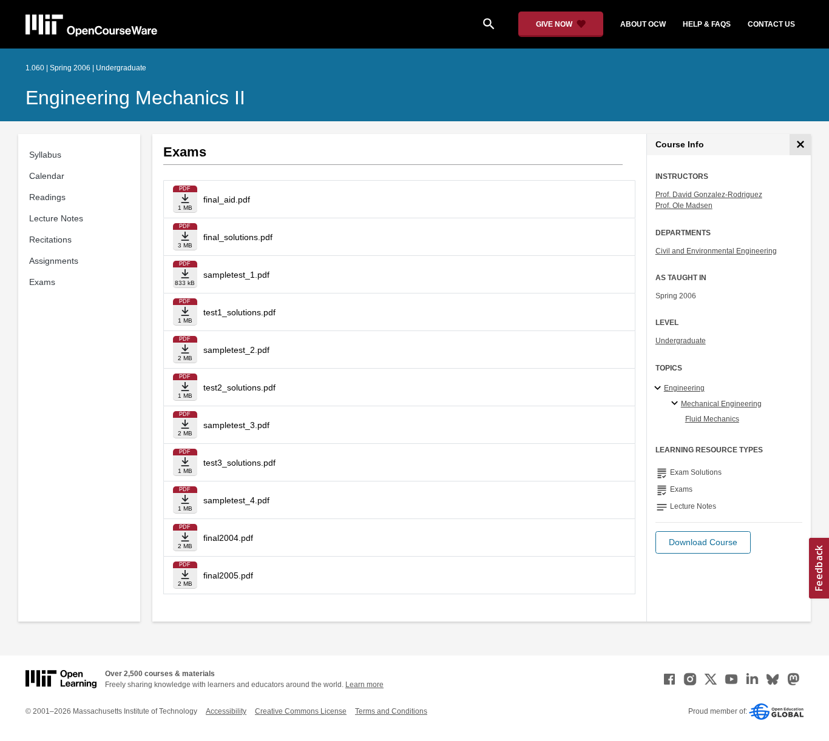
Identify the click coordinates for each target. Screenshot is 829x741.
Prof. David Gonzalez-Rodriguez (708, 194)
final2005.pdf (228, 575)
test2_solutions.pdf (239, 387)
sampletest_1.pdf (236, 275)
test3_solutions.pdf (239, 463)
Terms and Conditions (391, 711)
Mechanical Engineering (721, 404)
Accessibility (226, 711)
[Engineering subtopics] (659, 389)
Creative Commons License (301, 711)
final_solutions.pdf (237, 237)
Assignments (53, 261)
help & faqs (707, 24)
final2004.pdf (228, 538)
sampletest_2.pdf (236, 350)
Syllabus (45, 154)
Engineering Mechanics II (135, 98)
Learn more (364, 684)
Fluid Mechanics (712, 419)
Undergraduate (680, 341)
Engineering (684, 388)
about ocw (643, 24)
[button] (703, 542)
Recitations (50, 239)
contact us (771, 24)
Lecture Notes (56, 218)
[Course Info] (800, 144)
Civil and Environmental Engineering (716, 251)
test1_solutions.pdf (239, 312)
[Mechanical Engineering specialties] (676, 404)
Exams (42, 282)
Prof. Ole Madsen (683, 205)
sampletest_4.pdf (236, 500)
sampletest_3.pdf (236, 425)
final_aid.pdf (226, 199)
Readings (47, 197)
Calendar (46, 176)
